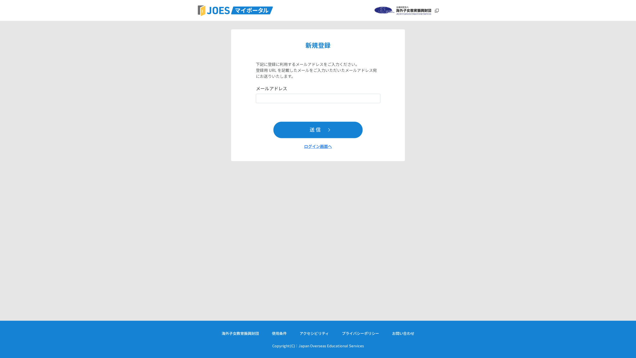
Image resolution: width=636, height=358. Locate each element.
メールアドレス (271, 88)
